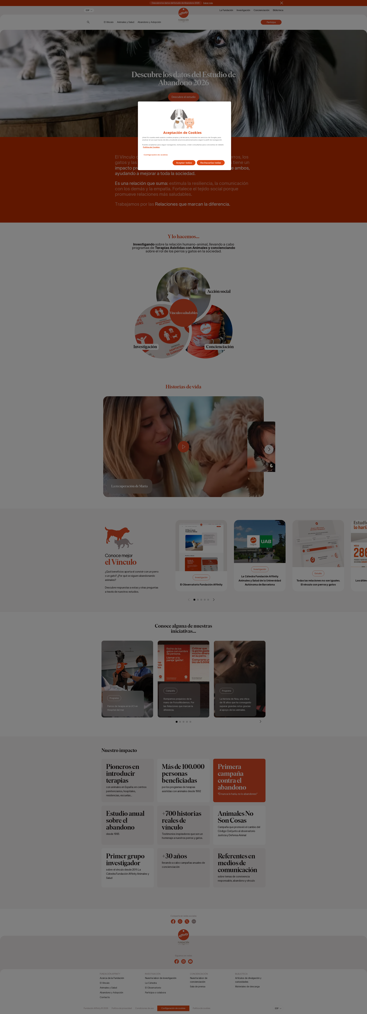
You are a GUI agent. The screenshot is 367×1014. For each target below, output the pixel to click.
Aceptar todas (184, 162)
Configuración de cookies (156, 155)
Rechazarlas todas (210, 162)
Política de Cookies (151, 147)
